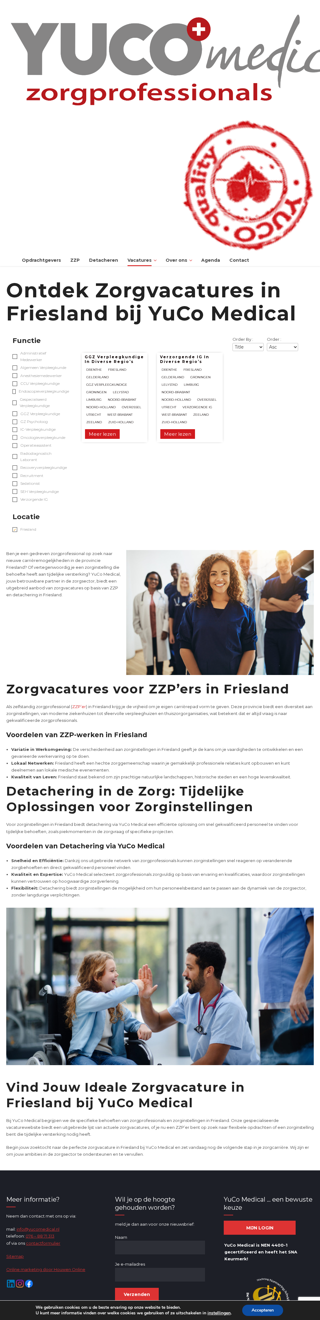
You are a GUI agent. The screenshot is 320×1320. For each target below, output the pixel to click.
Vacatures (140, 260)
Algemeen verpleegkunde (43, 367)
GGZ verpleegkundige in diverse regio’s (114, 359)
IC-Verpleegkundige (38, 429)
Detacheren (103, 260)
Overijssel (131, 407)
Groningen (96, 392)
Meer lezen (102, 434)
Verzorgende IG (34, 499)
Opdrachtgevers (41, 260)
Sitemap (15, 1256)
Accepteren (263, 1310)
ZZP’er (79, 706)
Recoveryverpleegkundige (43, 467)
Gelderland (97, 377)
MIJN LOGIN (259, 1228)
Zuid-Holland (120, 422)
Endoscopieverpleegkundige (44, 391)
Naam (121, 1237)
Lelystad (121, 392)
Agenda (210, 260)
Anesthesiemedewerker (41, 375)
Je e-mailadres (130, 1264)
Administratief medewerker (33, 356)
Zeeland (94, 422)
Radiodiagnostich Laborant (36, 456)
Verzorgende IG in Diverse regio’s (184, 359)
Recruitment (31, 475)
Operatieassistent (36, 445)
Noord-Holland (101, 407)
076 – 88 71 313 (40, 1235)
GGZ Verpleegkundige (40, 413)
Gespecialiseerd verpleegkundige (35, 402)
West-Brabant (119, 415)
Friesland (28, 529)
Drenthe (94, 370)
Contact (239, 260)
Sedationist (30, 483)
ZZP (75, 260)
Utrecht (93, 415)
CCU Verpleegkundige (40, 383)
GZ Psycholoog (34, 421)
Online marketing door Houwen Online (45, 1269)
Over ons (176, 260)
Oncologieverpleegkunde (42, 437)
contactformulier (43, 1243)
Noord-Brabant (122, 400)
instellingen (219, 1313)
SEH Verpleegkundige (39, 491)
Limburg (94, 400)
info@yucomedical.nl (38, 1229)
